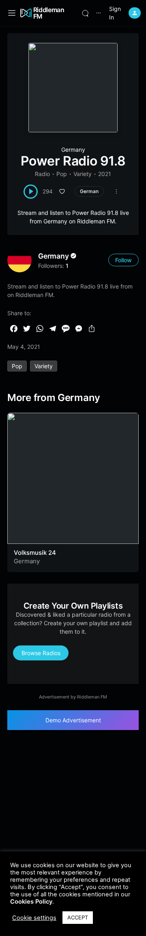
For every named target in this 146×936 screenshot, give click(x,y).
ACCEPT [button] (77, 917)
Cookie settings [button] (34, 917)
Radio (42, 173)
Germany (73, 149)
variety (43, 366)
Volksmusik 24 (35, 552)
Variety (82, 173)
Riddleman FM (48, 13)
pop (17, 366)
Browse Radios (40, 652)
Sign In (115, 13)
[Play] (31, 192)
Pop (61, 173)
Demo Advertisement (73, 720)
